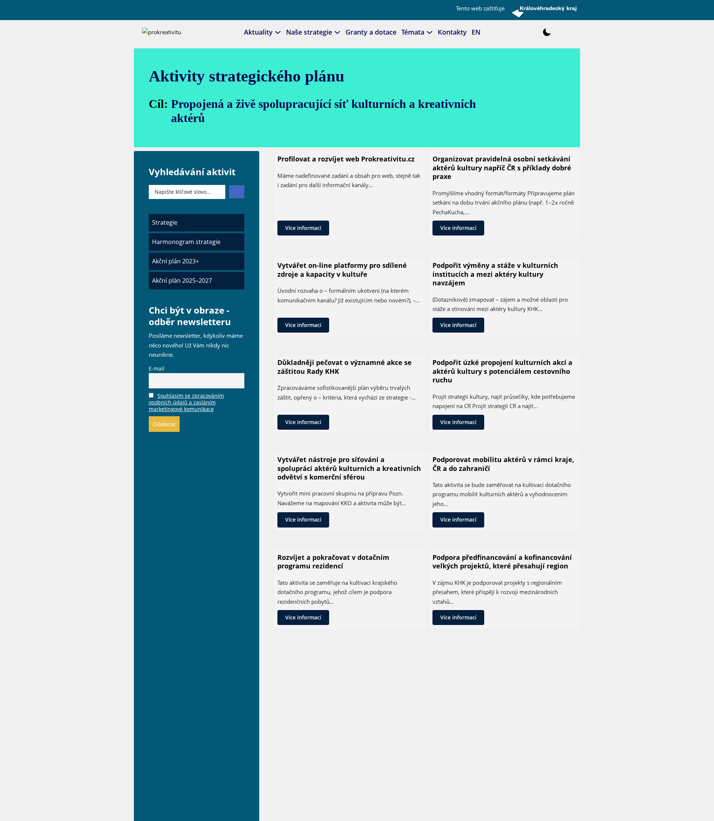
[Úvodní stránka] (161, 31)
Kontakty (452, 32)
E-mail (156, 368)
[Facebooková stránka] (508, 32)
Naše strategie (309, 32)
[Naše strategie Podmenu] (337, 32)
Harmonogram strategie (186, 242)
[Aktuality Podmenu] (277, 32)
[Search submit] (236, 191)
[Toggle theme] (546, 32)
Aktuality (258, 32)
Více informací (303, 227)
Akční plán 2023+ (175, 261)
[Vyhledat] (526, 32)
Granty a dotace (370, 32)
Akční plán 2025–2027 (182, 280)
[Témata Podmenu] (429, 32)
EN (476, 32)
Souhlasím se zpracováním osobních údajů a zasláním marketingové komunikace (186, 402)
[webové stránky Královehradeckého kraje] (544, 11)
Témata (412, 32)
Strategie (164, 222)
